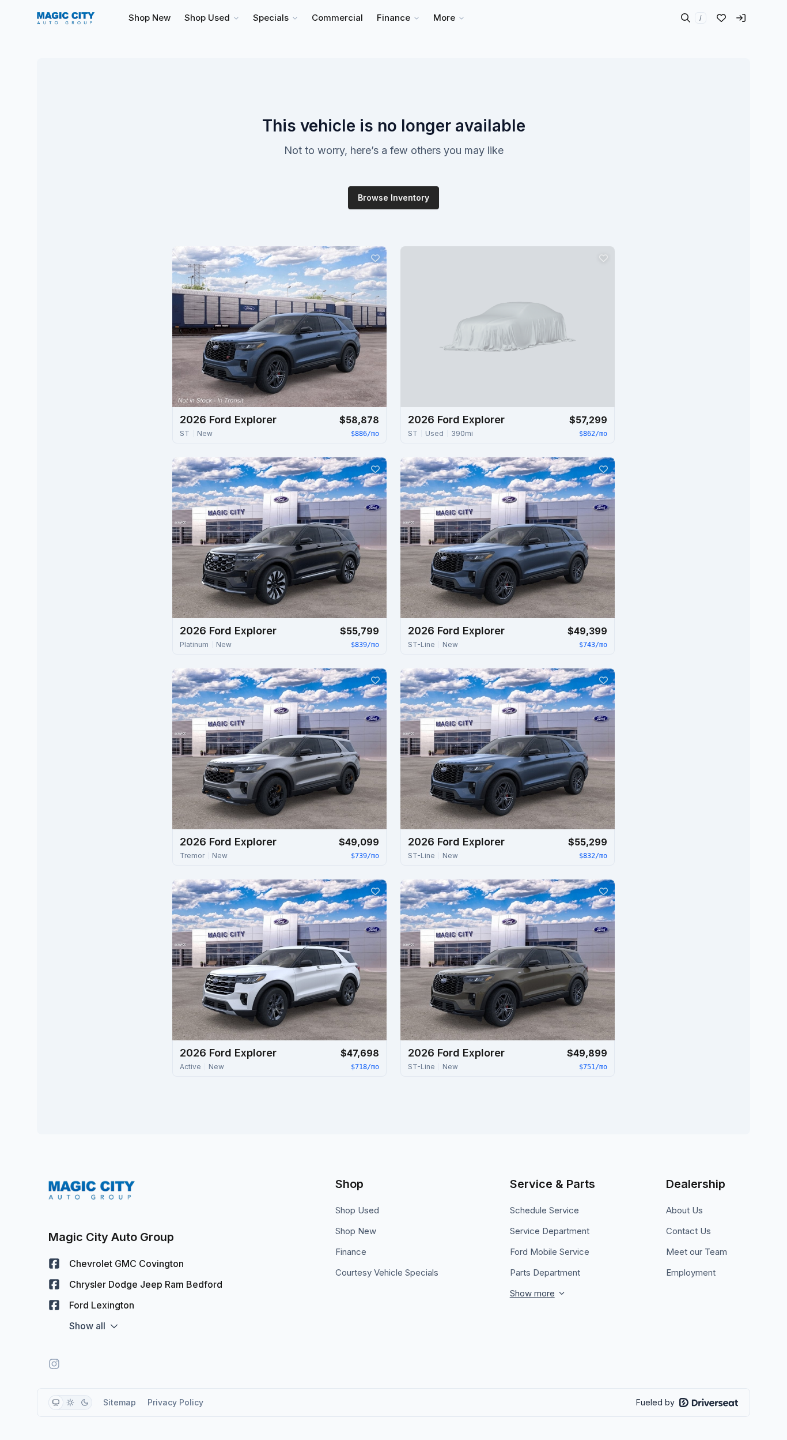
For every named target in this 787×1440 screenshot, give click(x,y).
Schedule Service (544, 1210)
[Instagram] (54, 1364)
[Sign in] (741, 18)
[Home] (66, 18)
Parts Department (545, 1272)
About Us (684, 1210)
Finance (350, 1251)
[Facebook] (54, 1263)
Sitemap (119, 1402)
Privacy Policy (175, 1402)
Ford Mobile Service (549, 1251)
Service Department (549, 1230)
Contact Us (688, 1230)
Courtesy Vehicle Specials (386, 1272)
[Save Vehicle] (375, 257)
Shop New (355, 1230)
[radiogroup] (70, 1402)
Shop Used (357, 1210)
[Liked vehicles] (721, 18)
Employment (691, 1272)
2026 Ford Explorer (228, 419)
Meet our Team (696, 1251)
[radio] (56, 1402)
